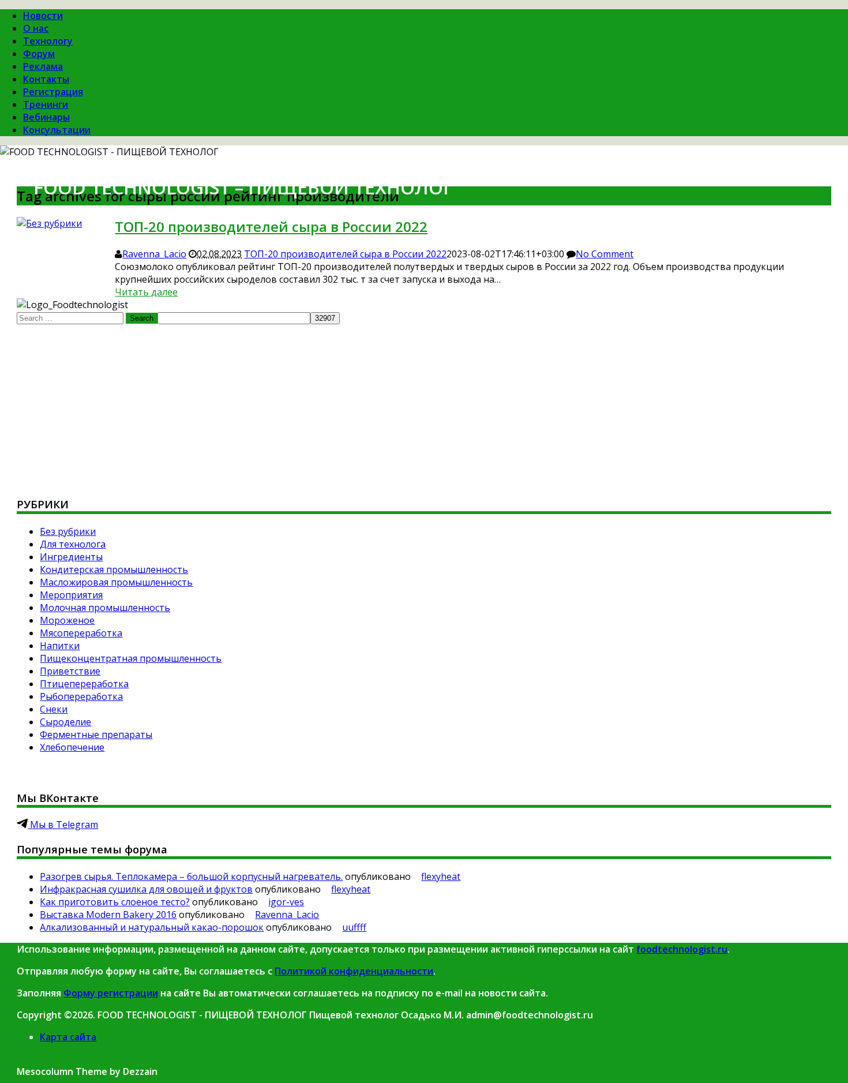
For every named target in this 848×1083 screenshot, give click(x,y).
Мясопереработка (81, 633)
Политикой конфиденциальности (354, 971)
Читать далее (146, 292)
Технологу (48, 41)
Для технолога (73, 544)
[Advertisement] (363, 405)
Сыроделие (65, 721)
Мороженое (67, 620)
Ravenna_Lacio (154, 254)
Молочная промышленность (105, 607)
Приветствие (70, 671)
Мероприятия (71, 595)
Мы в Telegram (63, 824)
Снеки (53, 709)
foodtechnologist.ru (681, 949)
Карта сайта (68, 1036)
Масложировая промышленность (116, 582)
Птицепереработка (84, 683)
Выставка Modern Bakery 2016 (108, 914)
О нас (35, 28)
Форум (39, 53)
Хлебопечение (72, 747)
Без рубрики (68, 531)
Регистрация (53, 91)
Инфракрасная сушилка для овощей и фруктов (146, 889)
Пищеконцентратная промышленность (131, 658)
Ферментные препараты (96, 734)
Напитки (60, 645)
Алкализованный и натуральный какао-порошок (152, 927)
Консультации (57, 129)
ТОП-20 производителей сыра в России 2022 (345, 254)
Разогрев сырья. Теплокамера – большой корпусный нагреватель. (191, 876)
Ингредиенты (71, 556)
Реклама (43, 66)
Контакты (46, 79)
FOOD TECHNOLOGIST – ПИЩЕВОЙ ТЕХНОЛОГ (243, 187)
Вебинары (46, 117)
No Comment (604, 254)
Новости (43, 15)
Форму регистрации (110, 993)
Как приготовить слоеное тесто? (115, 901)
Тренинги (45, 104)
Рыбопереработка (81, 696)
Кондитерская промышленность (114, 569)
